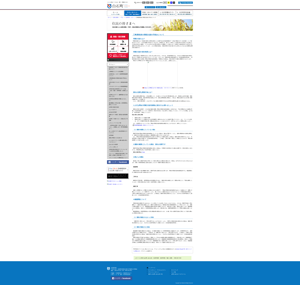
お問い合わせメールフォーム (178, 274)
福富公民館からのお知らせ (115, 137)
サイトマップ (174, 270)
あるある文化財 (113, 112)
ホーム (109, 17)
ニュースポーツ (113, 109)
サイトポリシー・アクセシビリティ (157, 270)
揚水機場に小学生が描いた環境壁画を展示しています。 (118, 103)
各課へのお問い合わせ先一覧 (155, 274)
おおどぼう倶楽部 (113, 144)
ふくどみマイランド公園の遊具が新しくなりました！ (118, 141)
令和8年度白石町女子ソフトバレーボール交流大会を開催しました (118, 150)
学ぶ (122, 17)
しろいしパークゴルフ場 (115, 122)
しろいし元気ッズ (113, 147)
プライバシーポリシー (153, 272)
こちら (143, 152)
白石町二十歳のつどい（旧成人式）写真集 (118, 119)
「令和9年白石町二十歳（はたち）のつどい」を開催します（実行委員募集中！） (118, 127)
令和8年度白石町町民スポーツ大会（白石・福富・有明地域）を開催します (118, 90)
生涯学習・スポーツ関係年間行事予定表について (118, 68)
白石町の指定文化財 (114, 107)
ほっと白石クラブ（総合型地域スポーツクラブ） (118, 132)
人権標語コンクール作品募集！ (116, 71)
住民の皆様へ (116, 17)
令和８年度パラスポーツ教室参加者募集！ (118, 83)
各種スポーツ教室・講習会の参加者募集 (118, 115)
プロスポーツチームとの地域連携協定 (118, 86)
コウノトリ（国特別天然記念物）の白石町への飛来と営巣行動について (118, 154)
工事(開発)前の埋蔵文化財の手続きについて (118, 79)
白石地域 (111, 135)
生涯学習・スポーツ (130, 17)
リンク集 (173, 272)
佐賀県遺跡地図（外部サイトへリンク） (144, 125)
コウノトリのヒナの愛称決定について (118, 157)
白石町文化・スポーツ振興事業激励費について (118, 74)
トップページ (152, 267)
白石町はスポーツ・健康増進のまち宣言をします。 (118, 95)
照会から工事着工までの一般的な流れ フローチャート (158, 87)
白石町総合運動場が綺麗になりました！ (117, 99)
